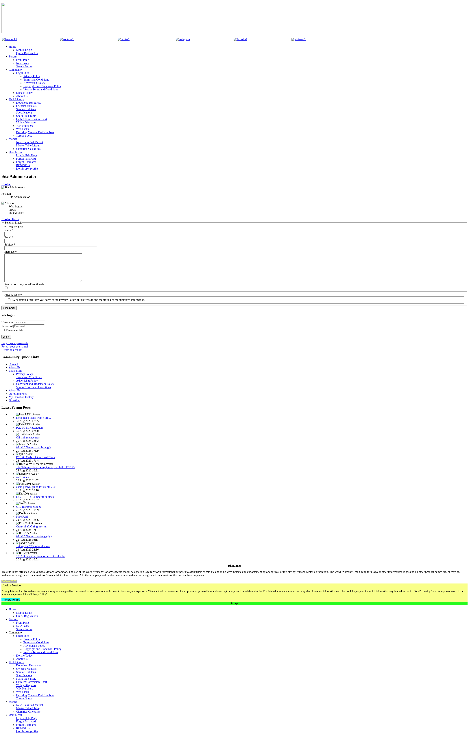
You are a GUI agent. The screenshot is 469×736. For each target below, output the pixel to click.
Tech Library (16, 99)
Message (10, 251)
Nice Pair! (22, 516)
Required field (13, 226)
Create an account (11, 349)
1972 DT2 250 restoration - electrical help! (40, 556)
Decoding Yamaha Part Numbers (35, 132)
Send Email (9, 307)
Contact (6, 184)
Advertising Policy (34, 82)
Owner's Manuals (26, 105)
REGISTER (23, 165)
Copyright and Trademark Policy (42, 86)
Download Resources (28, 102)
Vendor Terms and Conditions (40, 89)
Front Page (22, 59)
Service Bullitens (26, 109)
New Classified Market (29, 142)
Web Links (22, 129)
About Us (21, 96)
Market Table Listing (28, 145)
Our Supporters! (18, 393)
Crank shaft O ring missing (31, 526)
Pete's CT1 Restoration (29, 427)
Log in (6, 336)
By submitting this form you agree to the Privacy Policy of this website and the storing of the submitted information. (78, 299)
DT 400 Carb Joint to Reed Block (35, 457)
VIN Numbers (24, 125)
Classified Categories (28, 148)
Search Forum (24, 66)
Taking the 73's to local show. (33, 546)
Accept (234, 603)
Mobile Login (24, 49)
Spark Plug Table (26, 115)
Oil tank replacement (28, 437)
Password (7, 326)
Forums (13, 56)
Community (16, 69)
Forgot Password (26, 158)
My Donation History (21, 397)
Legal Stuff (22, 73)
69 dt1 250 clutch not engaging (34, 536)
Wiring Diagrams (26, 122)
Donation (14, 400)
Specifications (24, 112)
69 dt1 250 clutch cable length (33, 447)
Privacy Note (13, 294)
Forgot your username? (14, 346)
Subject (9, 244)
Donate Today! (25, 92)
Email (8, 237)
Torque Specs (24, 135)
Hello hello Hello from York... (33, 417)
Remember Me (14, 330)
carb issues (22, 477)
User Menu (15, 152)
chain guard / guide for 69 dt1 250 (36, 486)
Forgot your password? (14, 343)
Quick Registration (27, 53)
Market (13, 138)
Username (7, 322)
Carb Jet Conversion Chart (31, 119)
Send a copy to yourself (18, 284)
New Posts (22, 63)
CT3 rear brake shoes (28, 506)
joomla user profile (27, 168)
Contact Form (10, 219)
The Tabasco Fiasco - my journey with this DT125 (45, 467)
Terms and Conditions (36, 79)
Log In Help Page (26, 155)
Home (12, 46)
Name (9, 230)
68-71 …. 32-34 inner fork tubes (35, 496)
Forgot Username (26, 161)
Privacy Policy (31, 76)
